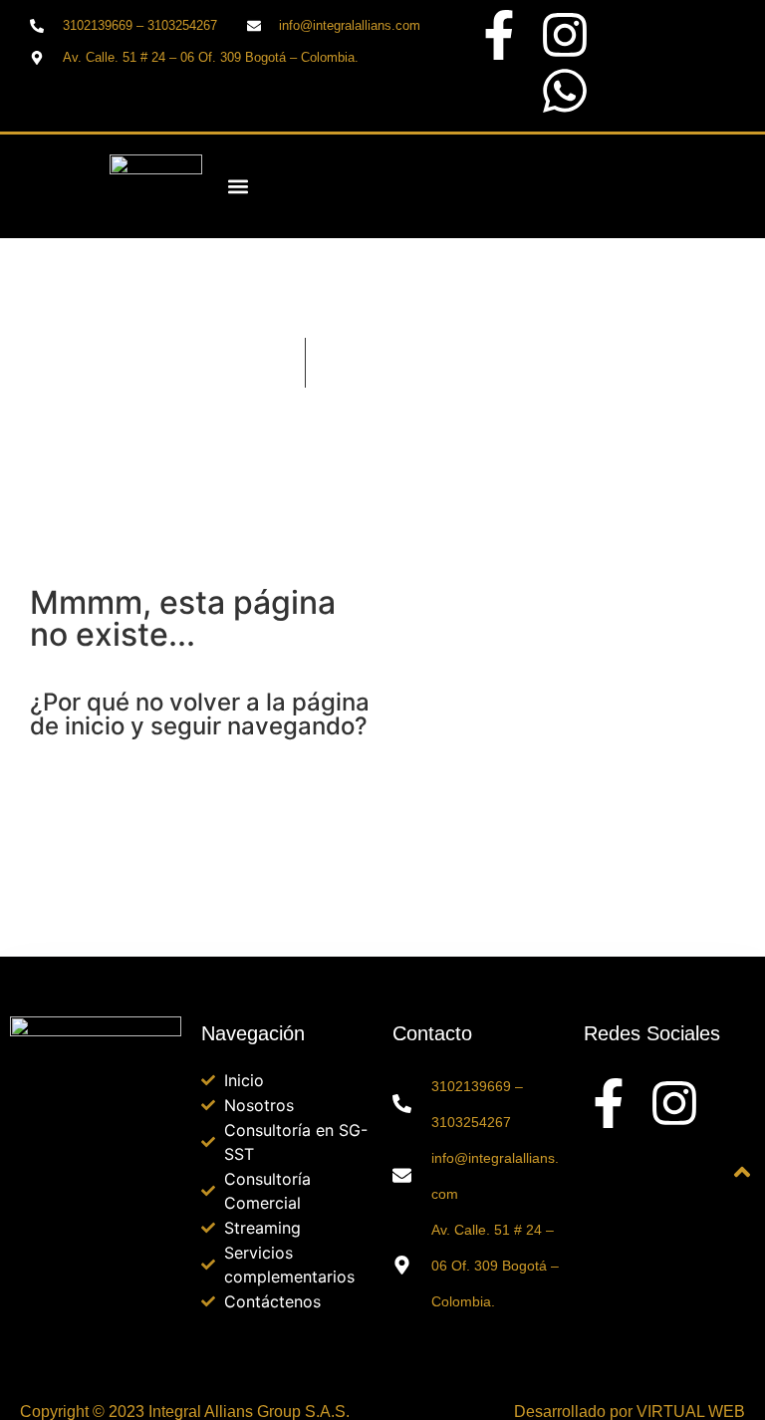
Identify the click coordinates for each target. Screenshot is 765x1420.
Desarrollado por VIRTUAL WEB (629, 1411)
